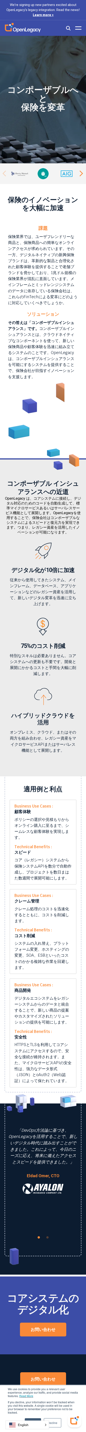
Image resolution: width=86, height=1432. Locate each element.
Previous (5, 173)
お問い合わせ (43, 1329)
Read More (26, 1396)
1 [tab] (39, 1237)
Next (80, 173)
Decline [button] (52, 1423)
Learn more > (43, 15)
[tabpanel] (43, 1166)
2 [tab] (47, 1237)
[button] (27, 1425)
